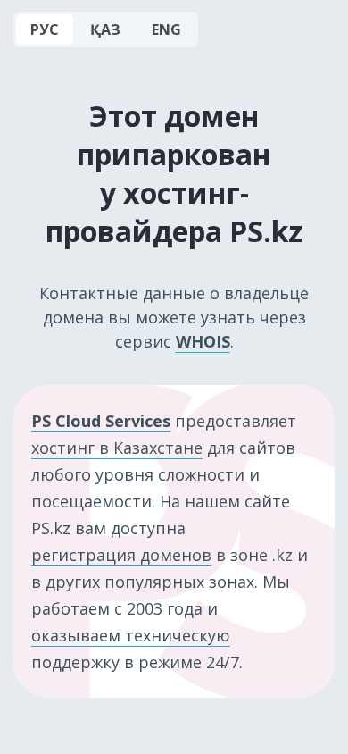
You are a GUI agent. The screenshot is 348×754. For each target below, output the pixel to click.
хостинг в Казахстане (117, 447)
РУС (44, 29)
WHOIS (203, 341)
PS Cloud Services (100, 420)
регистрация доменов (121, 555)
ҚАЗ (105, 29)
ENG (166, 29)
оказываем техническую (130, 635)
